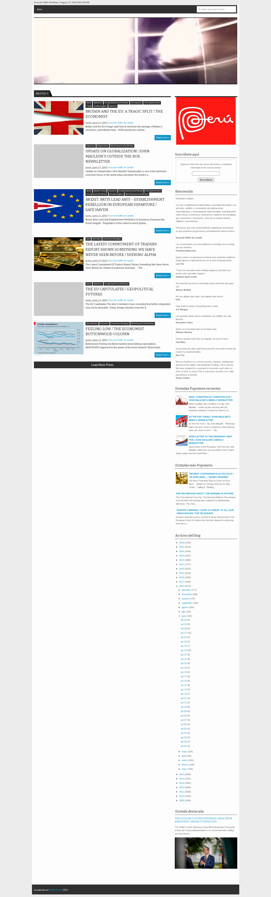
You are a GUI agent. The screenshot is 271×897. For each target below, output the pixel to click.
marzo (185, 760)
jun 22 (184, 654)
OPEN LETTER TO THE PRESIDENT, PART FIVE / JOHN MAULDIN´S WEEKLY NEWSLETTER (210, 439)
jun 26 (184, 637)
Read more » (162, 137)
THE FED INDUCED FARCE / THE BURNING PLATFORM (204, 493)
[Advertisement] (102, 400)
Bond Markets (92, 324)
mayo (185, 751)
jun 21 (184, 659)
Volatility (112, 106)
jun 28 (184, 628)
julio (184, 611)
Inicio (39, 9)
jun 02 (184, 741)
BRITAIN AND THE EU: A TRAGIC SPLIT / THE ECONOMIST (124, 114)
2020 (182, 569)
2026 (182, 542)
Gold (88, 239)
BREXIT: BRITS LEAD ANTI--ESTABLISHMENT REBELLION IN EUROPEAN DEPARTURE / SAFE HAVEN (125, 204)
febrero (185, 764)
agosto (185, 607)
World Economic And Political (122, 146)
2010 (182, 796)
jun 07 (184, 720)
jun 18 (184, 672)
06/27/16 (41, 93)
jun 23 (184, 650)
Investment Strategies (112, 239)
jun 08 (184, 715)
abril (184, 756)
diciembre (187, 590)
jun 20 (184, 663)
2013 (182, 783)
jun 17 (184, 676)
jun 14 (184, 689)
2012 (182, 787)
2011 (182, 792)
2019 (182, 573)
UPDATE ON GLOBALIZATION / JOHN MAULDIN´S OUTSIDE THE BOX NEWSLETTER (117, 156)
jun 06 (184, 724)
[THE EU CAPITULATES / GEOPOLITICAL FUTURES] (59, 299)
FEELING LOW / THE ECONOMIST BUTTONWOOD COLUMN (115, 331)
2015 (182, 774)
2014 (182, 778)
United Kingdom (100, 106)
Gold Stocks (96, 239)
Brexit (88, 103)
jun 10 (184, 707)
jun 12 (184, 698)
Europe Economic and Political (116, 103)
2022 (182, 560)
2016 (182, 586)
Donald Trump (100, 191)
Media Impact (55, 890)
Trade (88, 106)
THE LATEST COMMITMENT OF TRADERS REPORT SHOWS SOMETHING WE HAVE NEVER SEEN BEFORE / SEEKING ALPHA (121, 249)
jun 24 (184, 646)
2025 (182, 547)
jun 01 (184, 746)
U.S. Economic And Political (96, 194)
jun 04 (184, 733)
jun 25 (184, 641)
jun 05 (184, 728)
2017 (182, 582)
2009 (182, 800)
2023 (182, 555)
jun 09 (184, 711)
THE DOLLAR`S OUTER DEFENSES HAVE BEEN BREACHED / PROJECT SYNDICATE (203, 820)
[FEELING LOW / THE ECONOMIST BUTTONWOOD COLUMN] (59, 339)
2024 (182, 551)
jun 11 (184, 702)
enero (185, 769)
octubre (186, 598)
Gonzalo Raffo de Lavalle (121, 122)
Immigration (136, 103)
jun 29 (184, 624)
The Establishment (152, 103)
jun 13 (184, 694)
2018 (182, 577)
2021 (182, 564)
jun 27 (184, 633)
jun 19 (184, 667)
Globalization (102, 146)
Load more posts (102, 364)
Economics (98, 103)
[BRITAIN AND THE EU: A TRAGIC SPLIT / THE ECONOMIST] (59, 118)
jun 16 (184, 681)
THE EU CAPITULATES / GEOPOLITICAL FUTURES (120, 291)
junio (184, 616)
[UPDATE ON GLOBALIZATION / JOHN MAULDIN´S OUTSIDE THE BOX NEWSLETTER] (59, 161)
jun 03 (184, 737)
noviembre (187, 594)
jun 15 (184, 685)
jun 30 (184, 620)
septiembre (187, 603)
